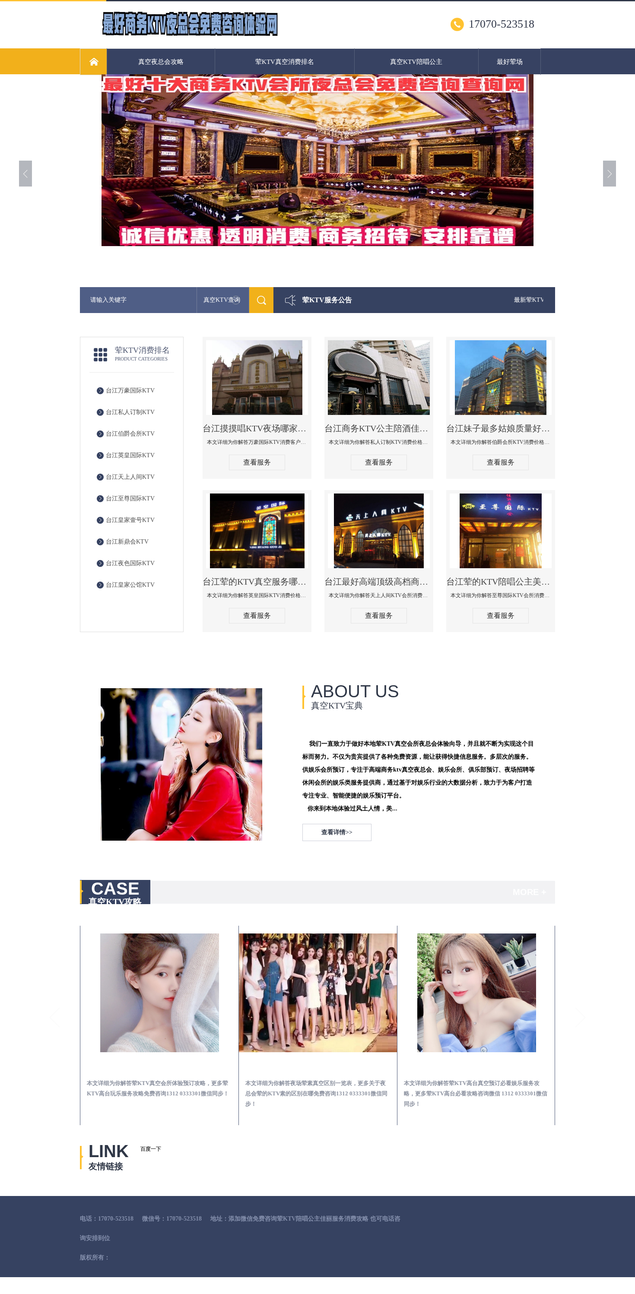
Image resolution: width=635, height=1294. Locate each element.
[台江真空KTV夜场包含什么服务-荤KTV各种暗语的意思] (476, 992)
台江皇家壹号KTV (130, 520)
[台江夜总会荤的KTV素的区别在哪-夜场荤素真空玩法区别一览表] (159, 992)
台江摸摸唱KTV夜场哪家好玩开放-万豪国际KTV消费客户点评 (257, 428)
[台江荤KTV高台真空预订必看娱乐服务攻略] (318, 992)
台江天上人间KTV (130, 477)
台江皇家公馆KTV (130, 585)
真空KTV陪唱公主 (416, 61)
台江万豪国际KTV (130, 390)
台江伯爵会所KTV (130, 433)
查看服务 (257, 462)
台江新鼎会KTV (127, 541)
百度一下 (150, 1149)
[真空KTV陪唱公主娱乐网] (190, 35)
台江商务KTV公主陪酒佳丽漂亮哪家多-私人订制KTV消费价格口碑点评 (378, 428)
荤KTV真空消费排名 (284, 61)
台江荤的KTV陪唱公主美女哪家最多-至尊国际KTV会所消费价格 (500, 581)
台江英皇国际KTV (130, 455)
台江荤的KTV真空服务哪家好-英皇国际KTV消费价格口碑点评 (257, 581)
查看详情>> (336, 832)
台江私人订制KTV (130, 412)
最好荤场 (510, 61)
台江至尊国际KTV (130, 498)
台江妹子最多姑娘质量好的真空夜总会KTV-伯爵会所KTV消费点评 (500, 428)
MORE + (529, 892)
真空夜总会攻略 (161, 61)
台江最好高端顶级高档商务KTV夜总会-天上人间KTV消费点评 (378, 581)
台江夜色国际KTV (130, 563)
